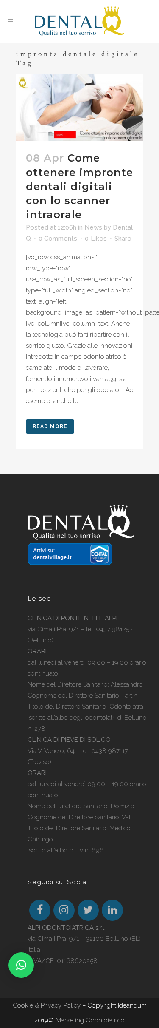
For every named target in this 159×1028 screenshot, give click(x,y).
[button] (21, 965)
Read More (50, 426)
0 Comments (58, 238)
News (93, 227)
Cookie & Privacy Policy (47, 1005)
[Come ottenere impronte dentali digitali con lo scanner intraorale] (79, 107)
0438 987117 (109, 751)
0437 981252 (114, 629)
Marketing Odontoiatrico (90, 1020)
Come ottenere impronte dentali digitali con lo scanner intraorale (79, 186)
